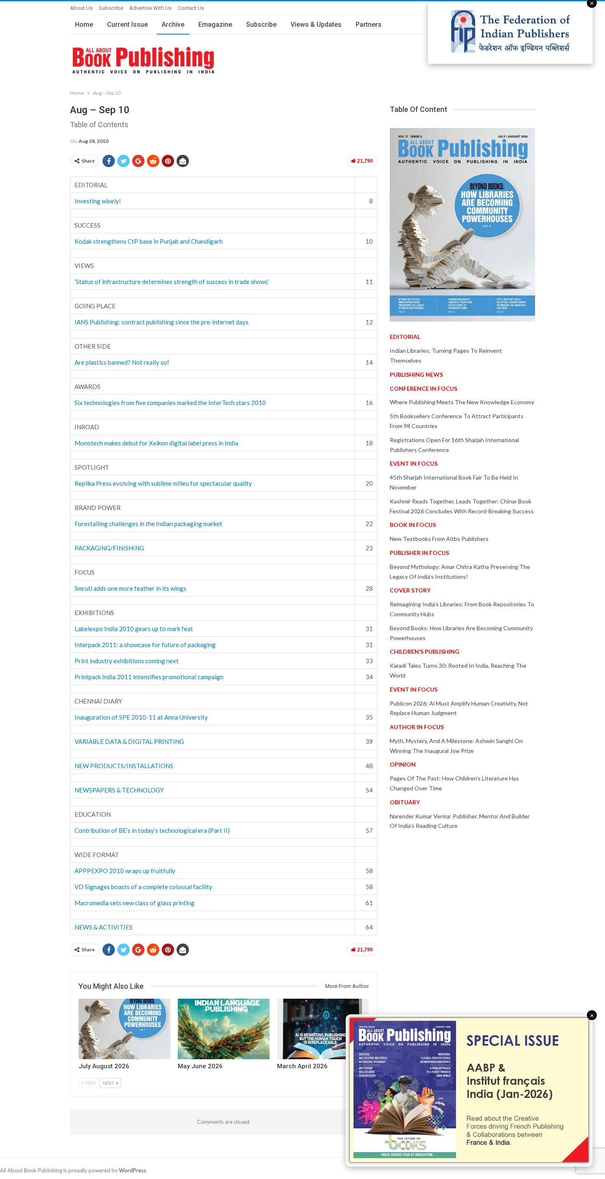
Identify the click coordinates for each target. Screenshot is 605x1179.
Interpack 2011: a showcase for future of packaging (145, 644)
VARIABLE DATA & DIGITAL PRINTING (129, 741)
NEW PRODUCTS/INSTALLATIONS (123, 765)
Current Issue (127, 24)
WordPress (132, 1170)
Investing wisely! (97, 201)
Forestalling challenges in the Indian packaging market (148, 523)
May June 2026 (200, 1066)
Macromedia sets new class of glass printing (134, 902)
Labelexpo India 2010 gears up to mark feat (133, 628)
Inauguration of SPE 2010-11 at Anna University (141, 717)
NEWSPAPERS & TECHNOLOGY (119, 790)
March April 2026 (302, 1066)
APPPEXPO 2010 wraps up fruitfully (124, 870)
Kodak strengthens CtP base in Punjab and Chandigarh (148, 241)
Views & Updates (316, 24)
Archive (173, 24)
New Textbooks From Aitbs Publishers (439, 538)
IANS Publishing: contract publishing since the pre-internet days (161, 322)
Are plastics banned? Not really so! (121, 362)
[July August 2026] (124, 1029)
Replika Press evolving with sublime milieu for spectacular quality (163, 483)
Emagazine (215, 24)
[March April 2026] (323, 1029)
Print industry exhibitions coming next (126, 660)
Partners (369, 24)
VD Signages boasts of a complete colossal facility (143, 886)
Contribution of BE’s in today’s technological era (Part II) (152, 830)
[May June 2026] (224, 1029)
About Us (81, 8)
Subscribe (111, 8)
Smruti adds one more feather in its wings (130, 588)
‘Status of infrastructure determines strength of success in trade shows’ (171, 281)
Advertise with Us (150, 8)
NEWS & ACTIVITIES (103, 927)
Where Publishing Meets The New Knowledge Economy (462, 401)
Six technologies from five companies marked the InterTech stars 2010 (170, 402)
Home (84, 24)
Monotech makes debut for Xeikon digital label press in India (156, 443)
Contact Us (191, 8)
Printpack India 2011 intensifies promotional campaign (148, 676)
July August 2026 (104, 1066)
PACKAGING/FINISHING (109, 548)
